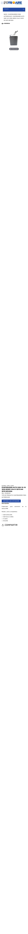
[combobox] (14, 9)
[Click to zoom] (14, 38)
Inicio (5, 14)
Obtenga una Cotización (11, 501)
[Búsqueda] (23, 9)
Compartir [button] (11, 525)
